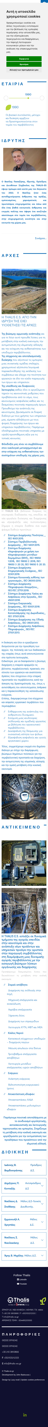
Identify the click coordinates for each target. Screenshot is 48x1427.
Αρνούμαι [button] (24, 64)
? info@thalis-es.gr (10, 1316)
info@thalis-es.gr (12, 1363)
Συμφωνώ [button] (24, 59)
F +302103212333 (27, 1313)
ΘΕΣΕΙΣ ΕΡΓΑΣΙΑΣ (10, 1340)
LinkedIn (23, 1279)
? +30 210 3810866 (10, 1313)
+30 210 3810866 (10, 1351)
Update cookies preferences (33, 1380)
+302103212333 (11, 1357)
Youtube (23, 1284)
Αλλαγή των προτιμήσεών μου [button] (24, 70)
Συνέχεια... (40, 238)
